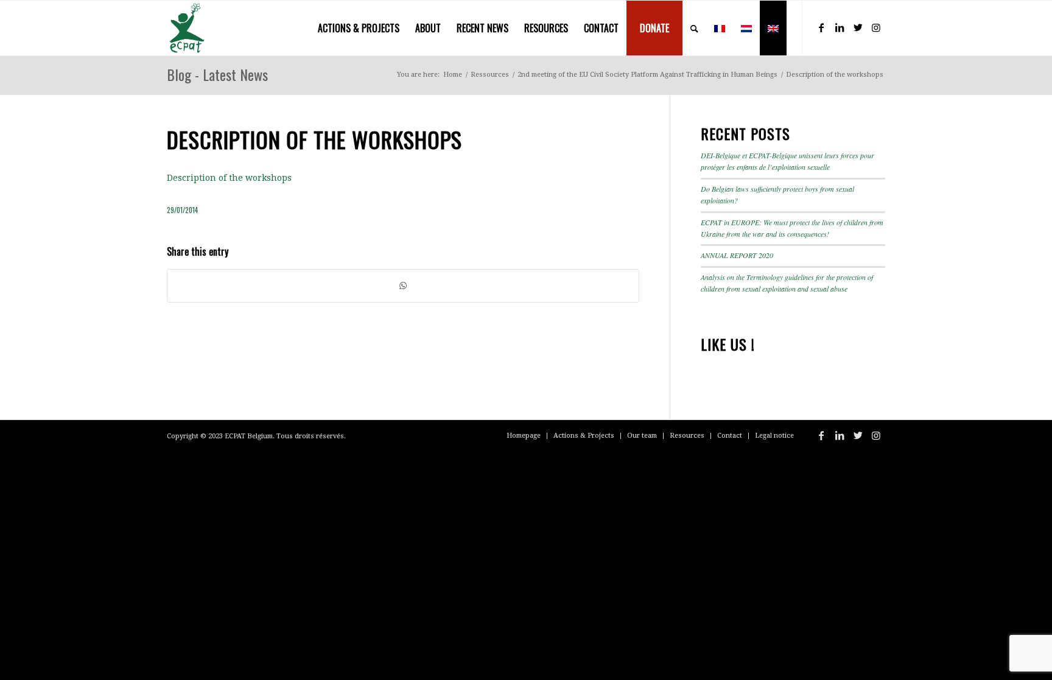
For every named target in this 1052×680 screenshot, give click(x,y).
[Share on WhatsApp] (403, 286)
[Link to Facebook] (821, 27)
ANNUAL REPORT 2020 (737, 255)
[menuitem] (358, 28)
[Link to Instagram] (876, 27)
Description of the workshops (229, 178)
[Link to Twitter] (858, 27)
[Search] (694, 28)
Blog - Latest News (217, 74)
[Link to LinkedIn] (839, 27)
